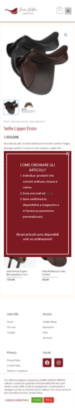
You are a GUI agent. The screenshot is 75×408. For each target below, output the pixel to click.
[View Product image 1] (11, 107)
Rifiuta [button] (49, 400)
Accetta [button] (37, 400)
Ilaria (49, 193)
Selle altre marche (19, 122)
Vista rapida (20, 265)
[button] (66, 35)
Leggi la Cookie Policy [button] (17, 400)
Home (6, 122)
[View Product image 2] (28, 107)
